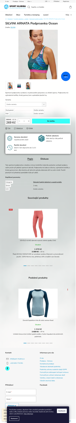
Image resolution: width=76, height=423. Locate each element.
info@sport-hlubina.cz (17, 359)
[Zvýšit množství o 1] (28, 121)
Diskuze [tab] (45, 158)
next (69, 236)
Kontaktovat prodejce (47, 364)
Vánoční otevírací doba (47, 381)
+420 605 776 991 (16, 363)
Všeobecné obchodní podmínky (50, 367)
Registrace (66, 1)
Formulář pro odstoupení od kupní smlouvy (54, 372)
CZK (46, 1)
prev (6, 236)
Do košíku (51, 121)
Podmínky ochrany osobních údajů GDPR (53, 369)
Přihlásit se (12, 406)
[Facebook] (7, 368)
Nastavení (14, 419)
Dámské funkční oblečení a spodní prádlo (47, 182)
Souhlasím (61, 411)
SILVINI (13, 27)
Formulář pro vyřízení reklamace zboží (52, 375)
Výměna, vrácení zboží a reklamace (51, 378)
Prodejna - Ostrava (18, 1)
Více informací (28, 414)
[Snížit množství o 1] (19, 121)
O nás (7, 1)
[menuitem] (8, 15)
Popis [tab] (30, 158)
